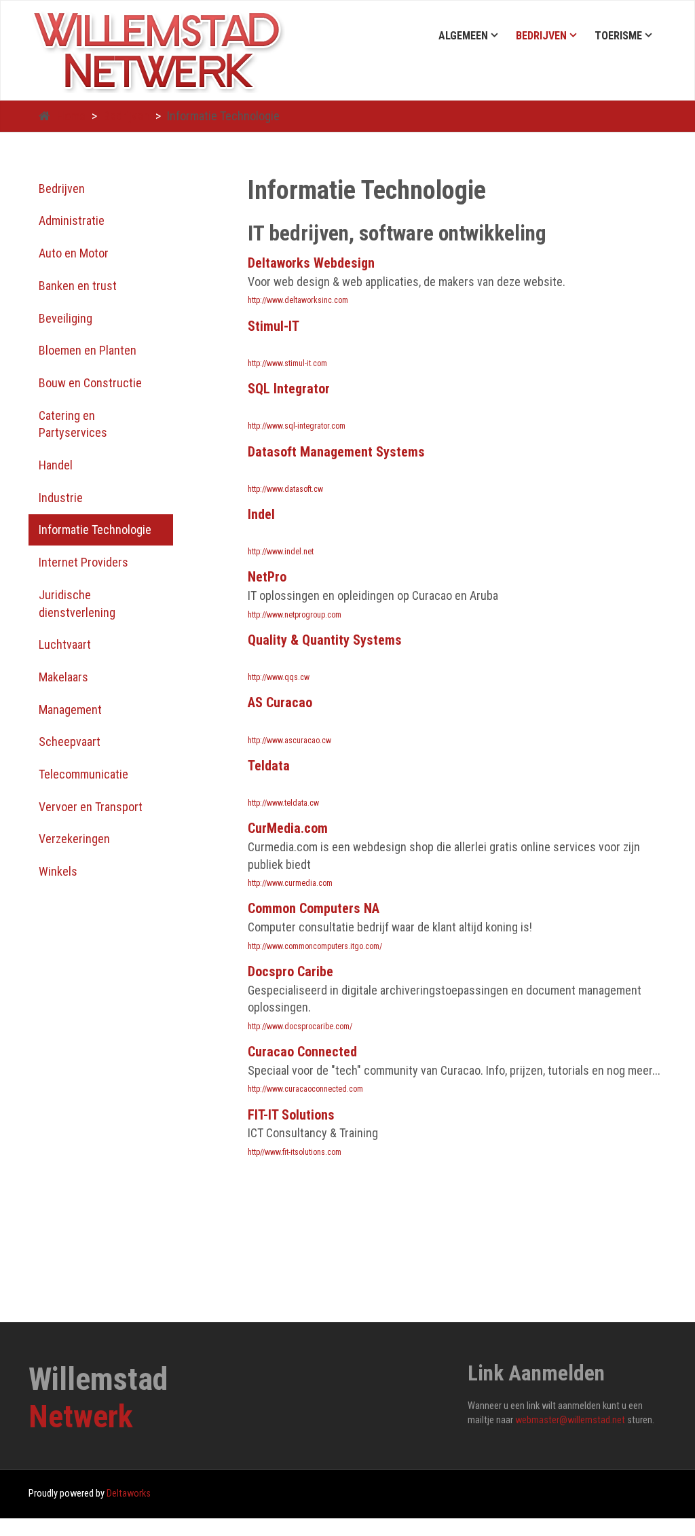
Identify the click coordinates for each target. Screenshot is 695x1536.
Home (71, 116)
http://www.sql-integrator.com (296, 426)
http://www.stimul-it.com (287, 363)
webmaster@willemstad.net (570, 1420)
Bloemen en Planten (87, 350)
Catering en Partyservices (73, 424)
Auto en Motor (74, 253)
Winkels (58, 871)
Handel (56, 465)
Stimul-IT (273, 326)
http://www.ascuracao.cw (289, 740)
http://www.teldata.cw (283, 803)
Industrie (61, 497)
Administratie (72, 220)
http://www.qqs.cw (278, 677)
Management (70, 709)
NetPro (267, 577)
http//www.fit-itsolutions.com (294, 1152)
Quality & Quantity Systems (325, 640)
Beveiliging (65, 318)
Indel (261, 514)
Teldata (269, 765)
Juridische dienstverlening (77, 604)
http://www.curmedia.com (290, 883)
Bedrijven (541, 35)
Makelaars (63, 677)
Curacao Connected (302, 1051)
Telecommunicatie (83, 774)
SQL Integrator (289, 388)
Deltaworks (129, 1493)
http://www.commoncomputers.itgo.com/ (315, 946)
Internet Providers (83, 562)
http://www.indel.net (281, 551)
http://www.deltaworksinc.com (298, 300)
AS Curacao (280, 702)
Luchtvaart (65, 644)
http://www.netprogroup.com (294, 615)
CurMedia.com (288, 828)
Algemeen (463, 35)
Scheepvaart (69, 741)
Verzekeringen (74, 839)
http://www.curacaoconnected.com (305, 1089)
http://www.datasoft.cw (285, 489)
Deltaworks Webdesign (311, 263)
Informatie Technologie (95, 529)
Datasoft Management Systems (336, 452)
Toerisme (618, 35)
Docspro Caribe (290, 971)
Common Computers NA (313, 908)
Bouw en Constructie (90, 383)
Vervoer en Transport (91, 807)
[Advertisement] (101, 1091)
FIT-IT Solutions (291, 1115)
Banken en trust (78, 286)
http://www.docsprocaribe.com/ (300, 1026)
